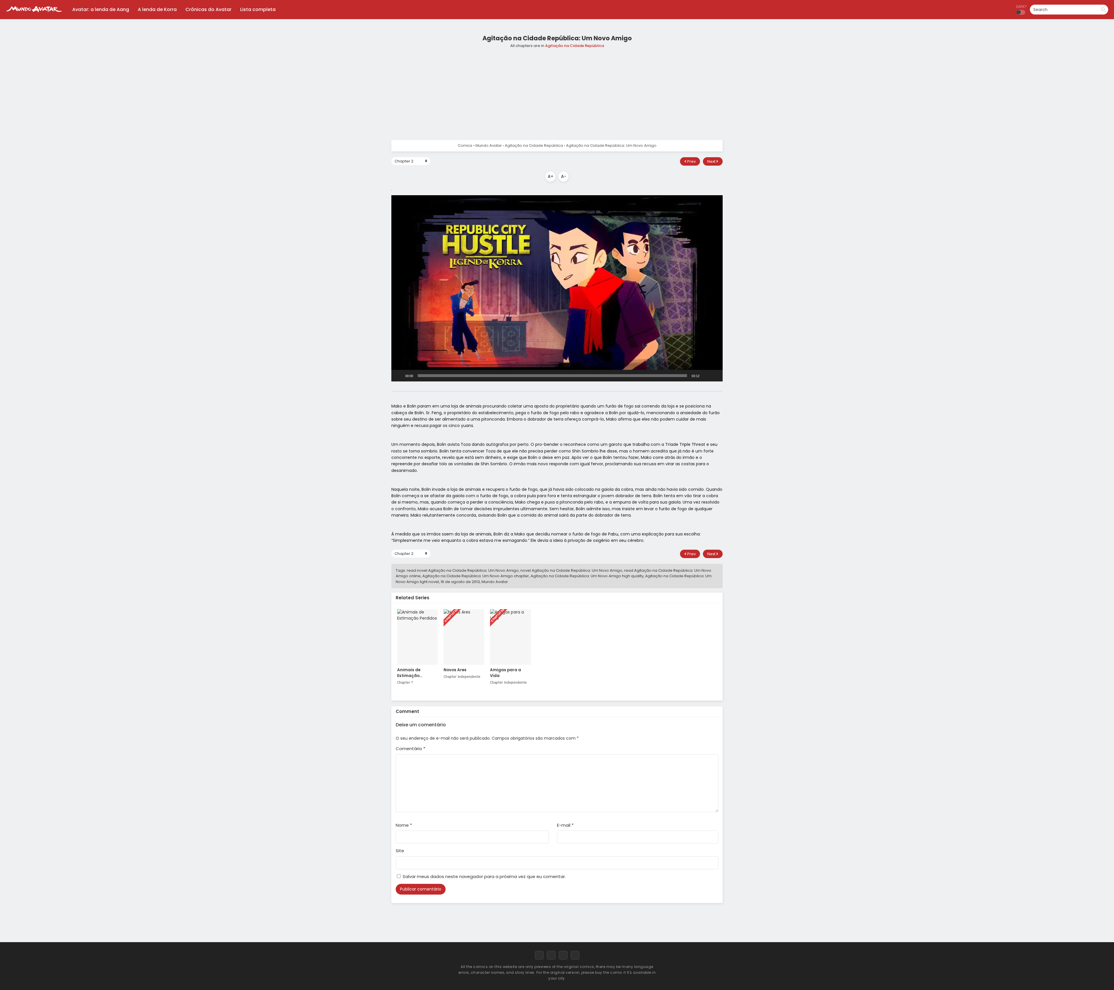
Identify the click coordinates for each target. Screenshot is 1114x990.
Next (711, 161)
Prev (691, 161)
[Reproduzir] (399, 376)
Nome (404, 825)
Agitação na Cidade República (574, 45)
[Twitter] (551, 955)
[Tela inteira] (715, 376)
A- (563, 176)
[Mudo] (706, 376)
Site (400, 851)
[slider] (552, 375)
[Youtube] (575, 955)
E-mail (565, 825)
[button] (557, 288)
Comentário (410, 748)
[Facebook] (539, 955)
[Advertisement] (557, 92)
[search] (1103, 10)
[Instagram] (563, 955)
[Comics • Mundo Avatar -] (34, 14)
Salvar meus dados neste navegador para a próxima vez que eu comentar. (484, 876)
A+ (550, 176)
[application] (557, 288)
